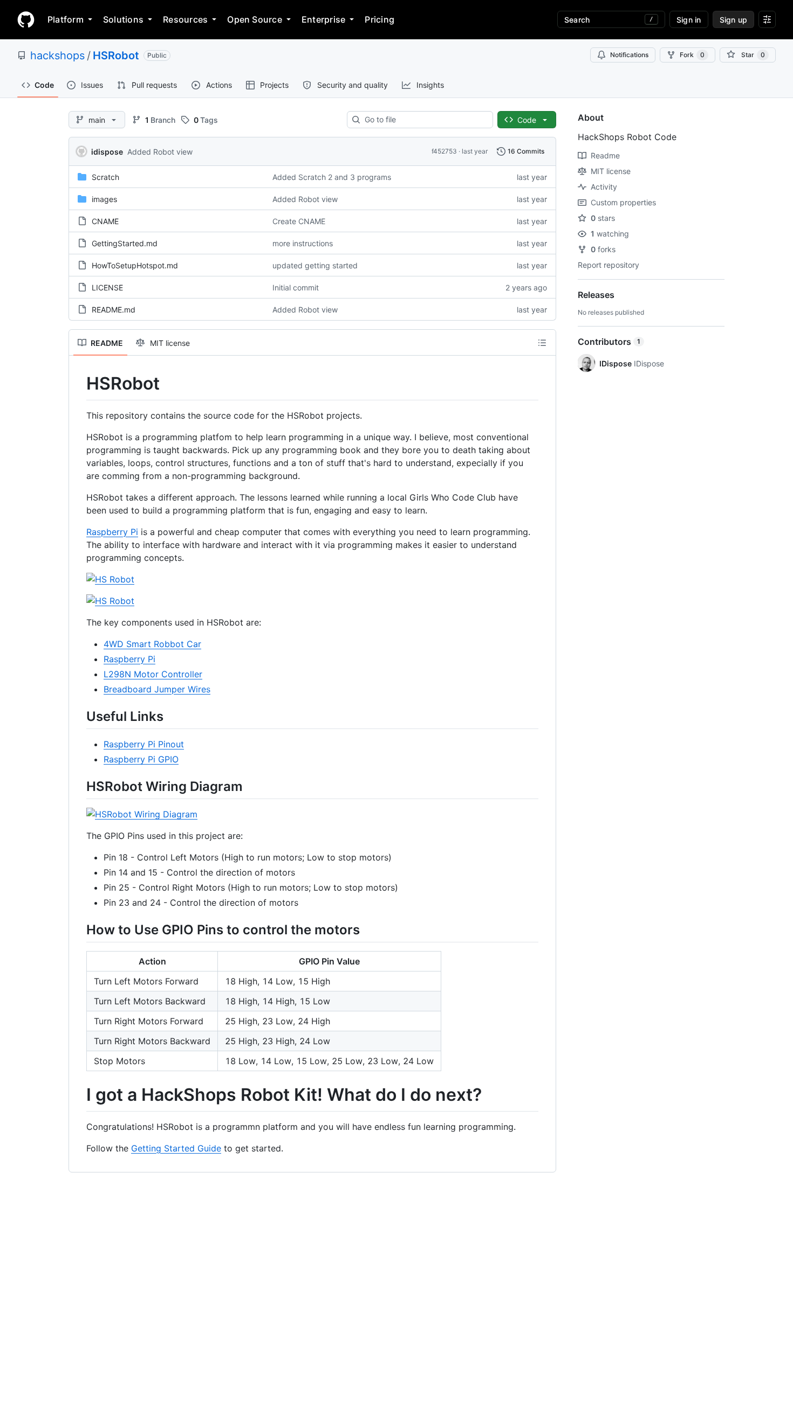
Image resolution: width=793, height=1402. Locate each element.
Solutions (123, 19)
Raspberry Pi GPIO (141, 759)
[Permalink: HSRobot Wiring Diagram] (78, 786)
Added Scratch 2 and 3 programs (331, 177)
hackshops (57, 55)
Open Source (254, 19)
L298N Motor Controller (153, 674)
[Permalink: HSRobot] (78, 383)
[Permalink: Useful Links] (78, 716)
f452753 (444, 151)
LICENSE (107, 287)
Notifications (629, 55)
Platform (65, 19)
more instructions (302, 243)
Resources (185, 19)
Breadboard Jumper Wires (157, 689)
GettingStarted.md (125, 243)
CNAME (105, 221)
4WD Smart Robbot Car (152, 643)
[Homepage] (26, 19)
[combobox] (424, 120)
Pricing (379, 19)
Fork (692, 55)
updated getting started (315, 265)
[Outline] (542, 342)
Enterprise (323, 19)
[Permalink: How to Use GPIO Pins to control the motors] (78, 929)
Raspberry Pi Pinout (144, 744)
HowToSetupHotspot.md (135, 265)
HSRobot (116, 55)
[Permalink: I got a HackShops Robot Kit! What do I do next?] (78, 1095)
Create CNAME (298, 221)
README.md (113, 309)
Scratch (105, 177)
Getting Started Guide (176, 1148)
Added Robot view (160, 151)
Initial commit (295, 287)
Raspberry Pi (112, 531)
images (104, 199)
